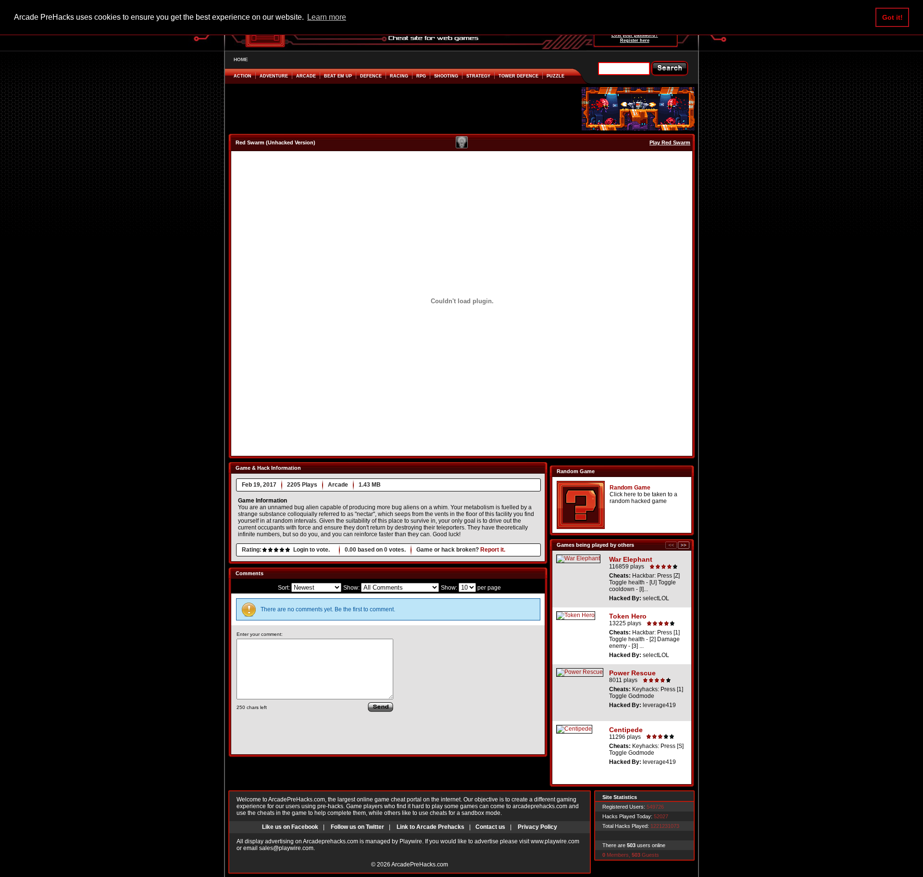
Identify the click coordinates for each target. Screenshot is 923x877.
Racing (399, 76)
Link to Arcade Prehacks (430, 827)
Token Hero (628, 616)
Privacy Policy (537, 827)
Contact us (490, 827)
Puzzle (555, 76)
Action (242, 76)
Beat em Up (338, 76)
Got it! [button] (892, 17)
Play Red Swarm (669, 142)
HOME (241, 59)
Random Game (630, 487)
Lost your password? (634, 35)
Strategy (478, 76)
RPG (421, 76)
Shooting (446, 76)
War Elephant (630, 559)
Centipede (626, 730)
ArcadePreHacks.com (419, 864)
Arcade (306, 76)
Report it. (492, 549)
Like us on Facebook (290, 827)
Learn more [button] (326, 17)
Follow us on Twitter (357, 827)
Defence (371, 76)
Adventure (274, 76)
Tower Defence (518, 76)
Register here (634, 40)
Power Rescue (632, 673)
